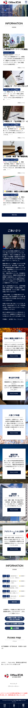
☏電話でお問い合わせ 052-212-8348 (14, 619)
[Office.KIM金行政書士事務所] (12, 2)
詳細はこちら (21, 68)
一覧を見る (14, 215)
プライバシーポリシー (13, 686)
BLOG (4, 576)
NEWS (12, 52)
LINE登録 (16, 628)
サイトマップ (13, 684)
